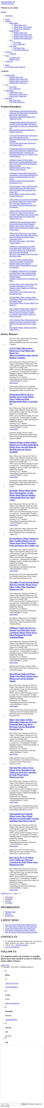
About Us (8, 52)
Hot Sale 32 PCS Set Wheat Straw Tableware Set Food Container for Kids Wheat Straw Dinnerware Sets (23, 861)
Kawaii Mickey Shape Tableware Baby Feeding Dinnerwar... (22, 195)
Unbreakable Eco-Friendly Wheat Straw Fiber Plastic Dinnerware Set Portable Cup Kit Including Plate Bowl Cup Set (24, 817)
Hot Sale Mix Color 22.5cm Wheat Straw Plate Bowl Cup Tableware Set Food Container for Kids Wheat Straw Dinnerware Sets (22, 772)
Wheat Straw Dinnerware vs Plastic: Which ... (20, 930)
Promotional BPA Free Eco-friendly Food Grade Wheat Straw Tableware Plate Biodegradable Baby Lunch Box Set (23, 399)
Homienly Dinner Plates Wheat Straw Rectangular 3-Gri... (22, 182)
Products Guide (10, 912)
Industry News (14, 59)
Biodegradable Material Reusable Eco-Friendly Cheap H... (22, 131)
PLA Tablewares (19, 44)
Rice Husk (13, 46)
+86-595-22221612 (21, 945)
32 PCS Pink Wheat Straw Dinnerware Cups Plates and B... (22, 144)
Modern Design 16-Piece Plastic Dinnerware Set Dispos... (20, 168)
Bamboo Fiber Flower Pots (23, 35)
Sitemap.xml (9, 916)
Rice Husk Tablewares (21, 50)
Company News (14, 57)
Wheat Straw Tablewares (22, 29)
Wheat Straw (13, 23)
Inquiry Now (5, 965)
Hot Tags (8, 914)
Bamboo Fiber (14, 31)
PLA (11, 40)
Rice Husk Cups (19, 48)
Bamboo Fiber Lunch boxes (23, 36)
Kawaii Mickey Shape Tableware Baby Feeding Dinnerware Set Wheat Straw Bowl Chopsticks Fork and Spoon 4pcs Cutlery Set (24, 542)
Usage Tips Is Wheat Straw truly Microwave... (20, 928)
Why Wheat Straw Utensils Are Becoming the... (21, 927)
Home (7, 19)
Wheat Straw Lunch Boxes (23, 27)
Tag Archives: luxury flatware (15, 67)
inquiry (11, 383)
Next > (9, 893)
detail (16, 383)
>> (12, 893)
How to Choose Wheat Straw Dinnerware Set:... (21, 925)
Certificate (12, 54)
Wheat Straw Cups (20, 25)
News (7, 56)
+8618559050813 (11, 1020)
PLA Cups (17, 42)
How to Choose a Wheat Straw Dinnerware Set (21, 932)
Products (8, 21)
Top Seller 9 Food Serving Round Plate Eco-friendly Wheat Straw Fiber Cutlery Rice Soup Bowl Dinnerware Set (24, 585)
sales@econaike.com (12, 947)
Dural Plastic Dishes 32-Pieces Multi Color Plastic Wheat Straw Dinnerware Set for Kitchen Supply (23, 677)
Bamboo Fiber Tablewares (23, 38)
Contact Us (9, 61)
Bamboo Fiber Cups (20, 33)
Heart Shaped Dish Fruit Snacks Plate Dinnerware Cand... (22, 217)
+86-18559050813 (11, 987)
